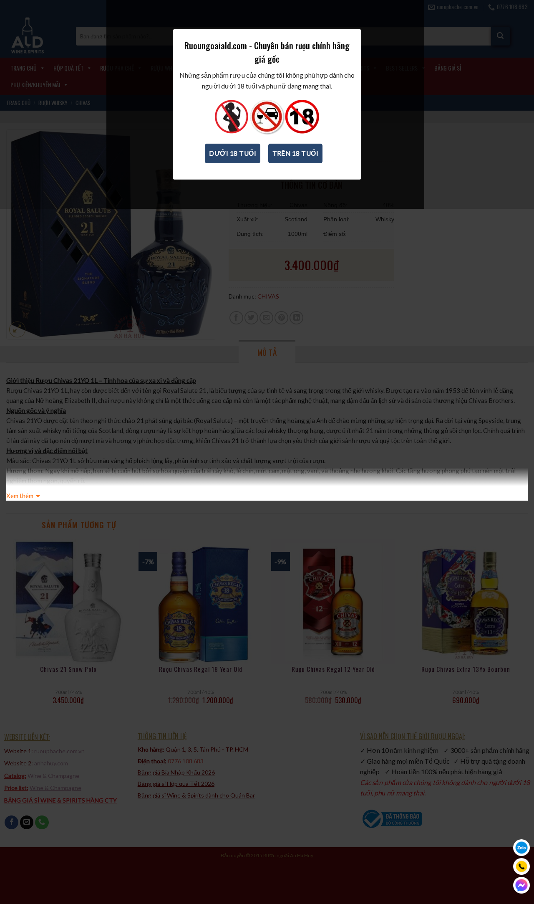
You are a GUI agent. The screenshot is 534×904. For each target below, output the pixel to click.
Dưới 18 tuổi (232, 153)
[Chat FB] (521, 885)
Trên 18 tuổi (295, 153)
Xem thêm (19, 495)
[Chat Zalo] (521, 847)
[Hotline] (521, 866)
